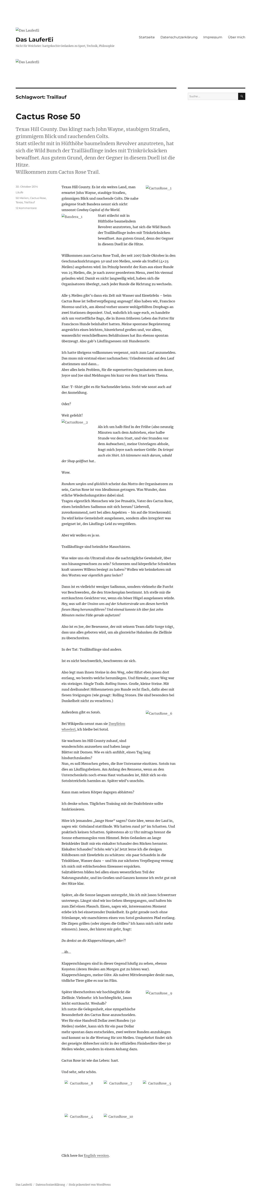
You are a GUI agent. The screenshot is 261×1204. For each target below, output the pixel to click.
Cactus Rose (38, 198)
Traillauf (29, 202)
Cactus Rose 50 (48, 116)
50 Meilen (22, 198)
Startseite (147, 37)
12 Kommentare (26, 208)
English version (96, 1155)
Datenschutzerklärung (179, 37)
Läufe (19, 192)
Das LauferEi (34, 39)
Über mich (236, 37)
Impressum (212, 37)
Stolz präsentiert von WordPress (90, 1184)
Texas (19, 202)
